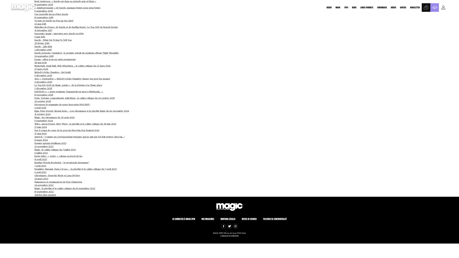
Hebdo (329, 7)
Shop (426, 7)
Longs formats (366, 7)
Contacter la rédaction (229, 236)
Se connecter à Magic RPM (183, 218)
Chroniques (382, 7)
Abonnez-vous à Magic (434, 7)
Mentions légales (228, 218)
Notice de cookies (249, 218)
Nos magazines (208, 218)
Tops (346, 7)
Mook (338, 7)
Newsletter (415, 7)
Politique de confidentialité (275, 218)
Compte (443, 7)
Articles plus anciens (45, 195)
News (354, 7)
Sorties (403, 7)
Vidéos (393, 7)
